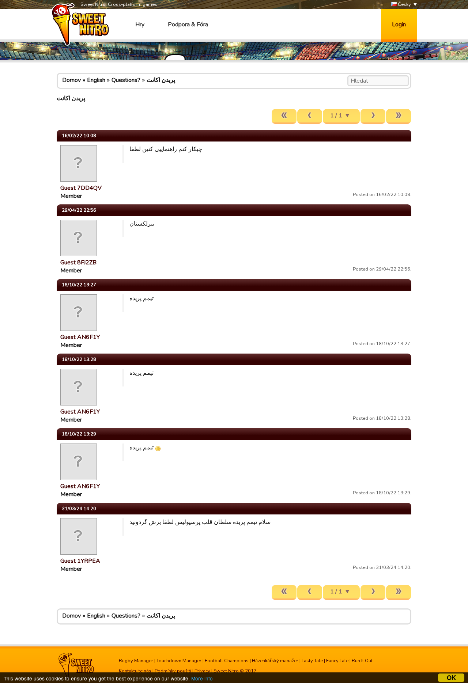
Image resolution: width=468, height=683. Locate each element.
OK (451, 677)
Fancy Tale (337, 660)
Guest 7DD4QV (81, 188)
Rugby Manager (136, 660)
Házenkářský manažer (275, 660)
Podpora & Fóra (188, 24)
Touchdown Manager (178, 660)
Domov (71, 80)
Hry (139, 24)
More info (202, 678)
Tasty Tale (312, 660)
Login (399, 24)
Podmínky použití (173, 671)
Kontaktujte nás (135, 671)
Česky (404, 4)
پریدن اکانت (161, 80)
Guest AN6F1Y (80, 337)
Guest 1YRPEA (80, 561)
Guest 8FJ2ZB (78, 263)
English (96, 80)
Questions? (126, 80)
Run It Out (362, 660)
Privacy (202, 671)
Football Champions (227, 660)
